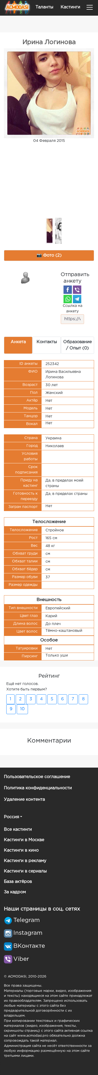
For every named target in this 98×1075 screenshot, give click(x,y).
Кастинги (70, 7)
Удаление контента (24, 799)
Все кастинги (18, 829)
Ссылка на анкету (72, 308)
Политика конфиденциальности (38, 788)
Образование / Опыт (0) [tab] (77, 345)
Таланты (44, 7)
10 (22, 709)
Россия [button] (11, 817)
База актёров (18, 882)
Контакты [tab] (47, 342)
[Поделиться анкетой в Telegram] (77, 299)
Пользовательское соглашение (37, 777)
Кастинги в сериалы (25, 871)
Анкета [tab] (18, 342)
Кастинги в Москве (24, 840)
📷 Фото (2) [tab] (49, 255)
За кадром (15, 892)
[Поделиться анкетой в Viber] (77, 290)
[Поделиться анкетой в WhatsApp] (68, 299)
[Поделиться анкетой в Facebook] (68, 290)
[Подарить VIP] (25, 277)
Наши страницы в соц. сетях (42, 909)
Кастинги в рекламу (25, 861)
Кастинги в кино (21, 850)
